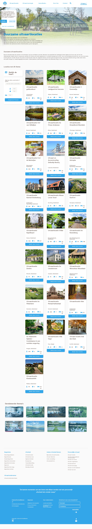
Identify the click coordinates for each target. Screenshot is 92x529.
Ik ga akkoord (3, 21)
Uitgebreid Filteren (13, 99)
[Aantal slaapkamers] (6, 95)
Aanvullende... (43, 3)
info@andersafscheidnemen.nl (18, 504)
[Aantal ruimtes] (10, 91)
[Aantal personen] (10, 89)
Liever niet (12, 21)
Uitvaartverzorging (28, 3)
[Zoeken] (71, 3)
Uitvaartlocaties (14, 3)
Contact (65, 3)
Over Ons (56, 3)
